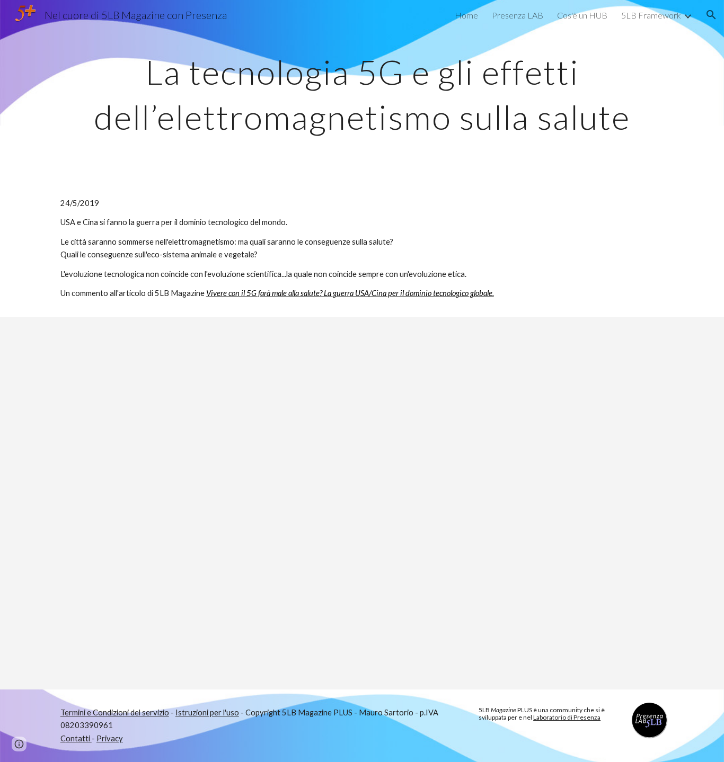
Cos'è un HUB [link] (582, 15)
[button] (711, 15)
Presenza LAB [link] (517, 15)
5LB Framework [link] (651, 15)
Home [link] (466, 15)
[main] (362, 90)
